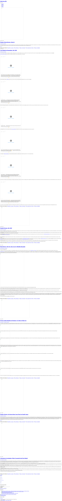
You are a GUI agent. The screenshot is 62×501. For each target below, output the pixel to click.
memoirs (35, 250)
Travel (2, 6)
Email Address (1, 486)
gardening (8, 79)
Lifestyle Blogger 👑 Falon (7, 77)
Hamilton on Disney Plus (43, 238)
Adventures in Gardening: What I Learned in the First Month (14, 458)
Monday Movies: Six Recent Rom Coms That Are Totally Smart (14, 414)
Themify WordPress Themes (8, 500)
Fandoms (2, 4)
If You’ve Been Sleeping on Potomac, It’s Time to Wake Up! (13, 320)
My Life (2, 229)
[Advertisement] (5, 480)
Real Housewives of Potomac (26, 238)
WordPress (4, 500)
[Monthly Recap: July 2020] (15, 225)
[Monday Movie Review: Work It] (12, 39)
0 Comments (4, 229)
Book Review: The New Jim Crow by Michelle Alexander (12, 246)
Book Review (3, 248)
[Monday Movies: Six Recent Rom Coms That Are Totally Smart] (13, 411)
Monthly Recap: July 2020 (6, 228)
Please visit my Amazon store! (3, 488)
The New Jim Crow (7, 234)
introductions (32, 250)
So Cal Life (3, 5)
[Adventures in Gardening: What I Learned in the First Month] (13, 455)
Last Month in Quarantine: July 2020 (8, 50)
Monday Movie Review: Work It (7, 42)
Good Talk (3, 234)
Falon (0, 229)
